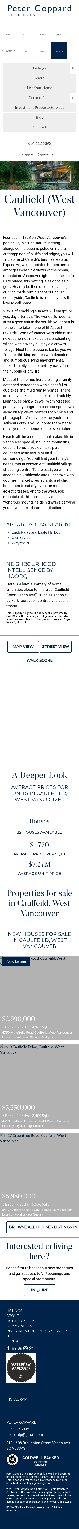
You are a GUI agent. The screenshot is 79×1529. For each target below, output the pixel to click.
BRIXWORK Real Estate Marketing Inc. (28, 1507)
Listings (14, 1311)
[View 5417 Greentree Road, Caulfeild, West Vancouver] (39, 1175)
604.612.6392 (59, 51)
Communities (19, 1326)
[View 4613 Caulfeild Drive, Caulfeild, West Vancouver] (39, 1086)
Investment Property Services (39, 107)
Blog (39, 117)
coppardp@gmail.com (39, 154)
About (39, 78)
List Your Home (39, 87)
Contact (39, 127)
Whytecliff (20, 542)
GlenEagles (21, 537)
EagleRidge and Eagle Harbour (37, 532)
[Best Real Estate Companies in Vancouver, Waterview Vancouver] (39, 1368)
